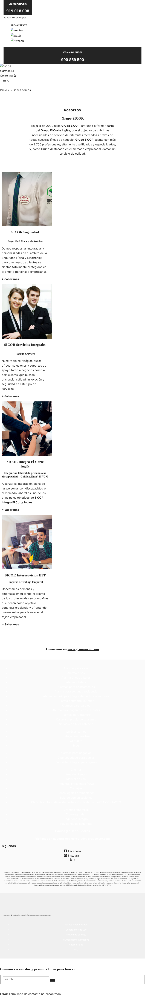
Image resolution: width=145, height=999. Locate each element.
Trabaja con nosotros (76, 736)
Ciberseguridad (76, 814)
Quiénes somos (76, 731)
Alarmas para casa (76, 668)
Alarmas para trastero (76, 714)
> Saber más (10, 279)
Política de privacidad (76, 924)
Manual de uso (76, 779)
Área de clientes (76, 774)
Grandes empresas (76, 809)
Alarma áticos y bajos (76, 677)
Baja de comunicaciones (76, 797)
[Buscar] (52, 980)
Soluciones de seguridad (76, 823)
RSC (76, 949)
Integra (19, 462)
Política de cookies (76, 934)
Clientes (76, 769)
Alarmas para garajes (76, 705)
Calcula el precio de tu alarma (76, 719)
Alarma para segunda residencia (76, 691)
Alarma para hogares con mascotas (76, 710)
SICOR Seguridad (25, 232)
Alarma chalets (76, 682)
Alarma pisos (76, 673)
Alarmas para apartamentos (76, 687)
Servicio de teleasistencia (76, 724)
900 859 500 (72, 59)
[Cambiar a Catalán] (19, 41)
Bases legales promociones (76, 793)
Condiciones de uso (76, 929)
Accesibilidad (76, 944)
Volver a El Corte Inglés (15, 17)
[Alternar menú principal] (6, 82)
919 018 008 (17, 11)
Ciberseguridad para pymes (76, 757)
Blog (76, 745)
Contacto (76, 740)
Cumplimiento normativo (76, 939)
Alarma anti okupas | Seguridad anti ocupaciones (76, 696)
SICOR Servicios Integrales (25, 344)
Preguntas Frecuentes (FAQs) (76, 783)
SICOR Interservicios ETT (25, 575)
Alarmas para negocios (76, 753)
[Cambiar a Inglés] (19, 36)
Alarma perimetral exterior (76, 701)
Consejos (76, 788)
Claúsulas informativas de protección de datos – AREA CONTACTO (76, 802)
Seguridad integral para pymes (76, 762)
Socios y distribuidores (72, 831)
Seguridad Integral (76, 819)
